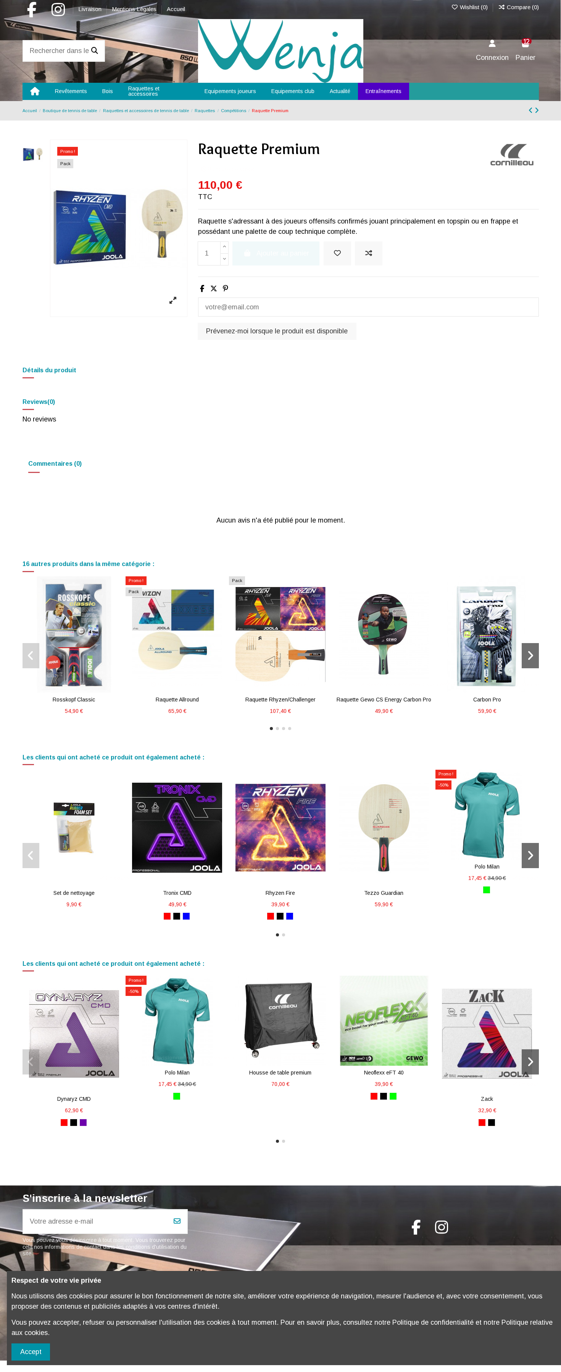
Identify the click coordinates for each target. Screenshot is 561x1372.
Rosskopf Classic (74, 699)
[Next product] (537, 110)
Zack (487, 1099)
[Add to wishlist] (337, 253)
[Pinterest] (225, 289)
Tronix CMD (177, 893)
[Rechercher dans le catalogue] (94, 51)
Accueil (176, 9)
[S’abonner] (177, 1222)
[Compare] (74, 689)
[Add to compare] (368, 253)
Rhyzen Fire (280, 893)
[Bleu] (186, 916)
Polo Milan (487, 867)
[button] (271, 728)
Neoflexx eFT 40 (384, 1073)
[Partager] (202, 289)
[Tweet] (213, 289)
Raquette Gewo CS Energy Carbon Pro (384, 699)
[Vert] (486, 889)
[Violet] (83, 1122)
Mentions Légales (135, 9)
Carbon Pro (487, 699)
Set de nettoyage (74, 893)
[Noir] (176, 916)
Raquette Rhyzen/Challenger (280, 699)
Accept (31, 1352)
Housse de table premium (280, 1073)
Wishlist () (473, 7)
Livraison (90, 9)
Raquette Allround (177, 699)
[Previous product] (532, 110)
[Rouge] (167, 916)
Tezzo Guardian (383, 893)
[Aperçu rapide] (88, 689)
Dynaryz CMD (74, 1099)
